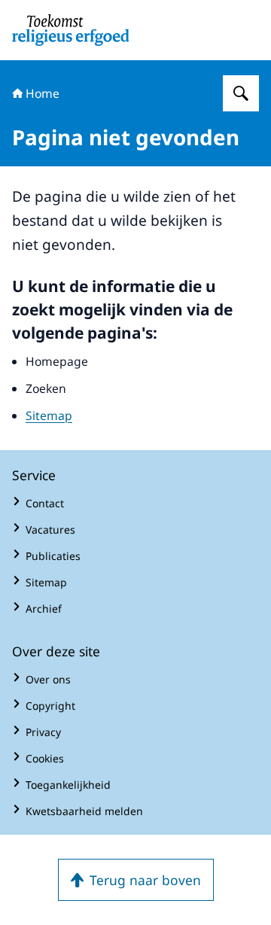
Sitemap (49, 415)
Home (42, 93)
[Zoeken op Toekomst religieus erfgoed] (241, 93)
